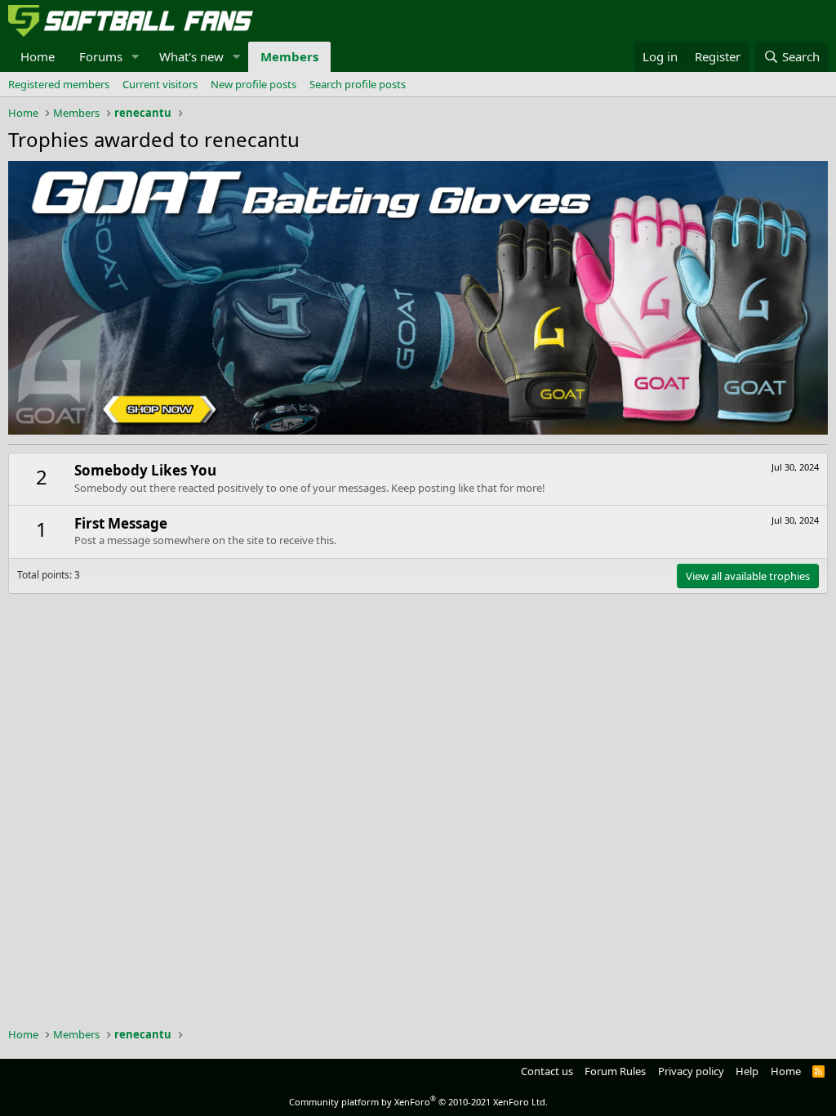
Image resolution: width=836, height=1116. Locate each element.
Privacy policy (691, 1071)
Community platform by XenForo (418, 1102)
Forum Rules (615, 1071)
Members (289, 56)
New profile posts (253, 84)
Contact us (547, 1071)
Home (37, 56)
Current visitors (160, 84)
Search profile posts (357, 84)
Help (747, 1071)
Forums (100, 56)
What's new (191, 56)
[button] (135, 57)
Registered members (58, 84)
